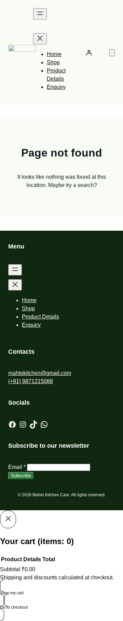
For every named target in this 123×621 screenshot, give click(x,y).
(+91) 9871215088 (30, 381)
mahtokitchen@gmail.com (39, 373)
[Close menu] (40, 38)
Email (17, 467)
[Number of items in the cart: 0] (112, 52)
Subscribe (21, 475)
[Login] (89, 52)
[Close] (8, 519)
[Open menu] (40, 13)
